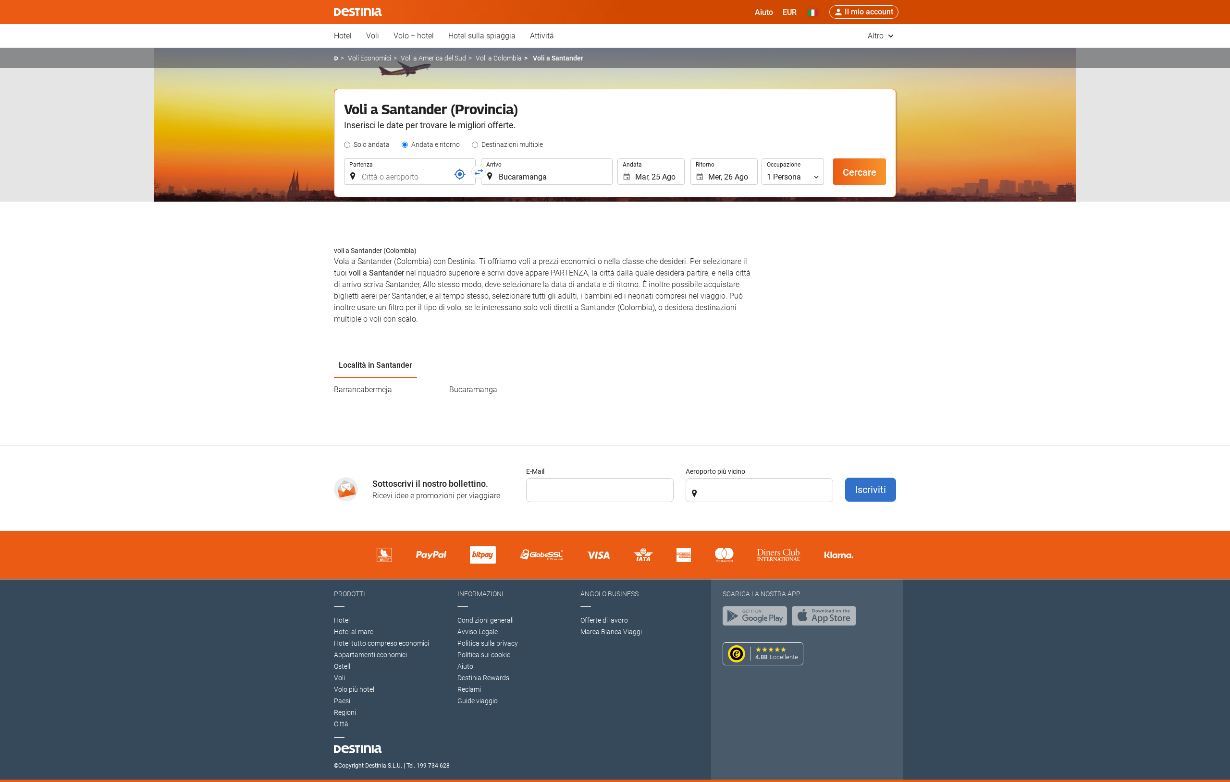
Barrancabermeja (363, 389)
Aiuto (465, 666)
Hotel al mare (353, 632)
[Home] (336, 58)
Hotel (343, 35)
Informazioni (480, 594)
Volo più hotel (354, 689)
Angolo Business (609, 594)
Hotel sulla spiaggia (482, 35)
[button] (789, 12)
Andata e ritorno (435, 144)
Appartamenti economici (370, 655)
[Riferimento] (460, 174)
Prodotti (349, 594)
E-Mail (535, 471)
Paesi (342, 701)
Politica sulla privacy (487, 643)
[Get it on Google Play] (757, 618)
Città (341, 724)
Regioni (345, 712)
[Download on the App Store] (826, 618)
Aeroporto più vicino (715, 471)
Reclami (469, 689)
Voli (372, 35)
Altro (877, 35)
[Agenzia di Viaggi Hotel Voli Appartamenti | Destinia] (358, 12)
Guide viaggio (477, 701)
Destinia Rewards (483, 678)
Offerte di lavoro (604, 620)
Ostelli (343, 666)
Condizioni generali (485, 620)
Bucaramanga (473, 389)
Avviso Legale (477, 632)
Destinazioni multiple (512, 144)
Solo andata (372, 144)
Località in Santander (375, 365)
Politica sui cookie (483, 655)
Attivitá (542, 35)
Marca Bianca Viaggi (611, 632)
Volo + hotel (414, 35)
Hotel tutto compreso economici (381, 643)
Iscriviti (870, 489)
